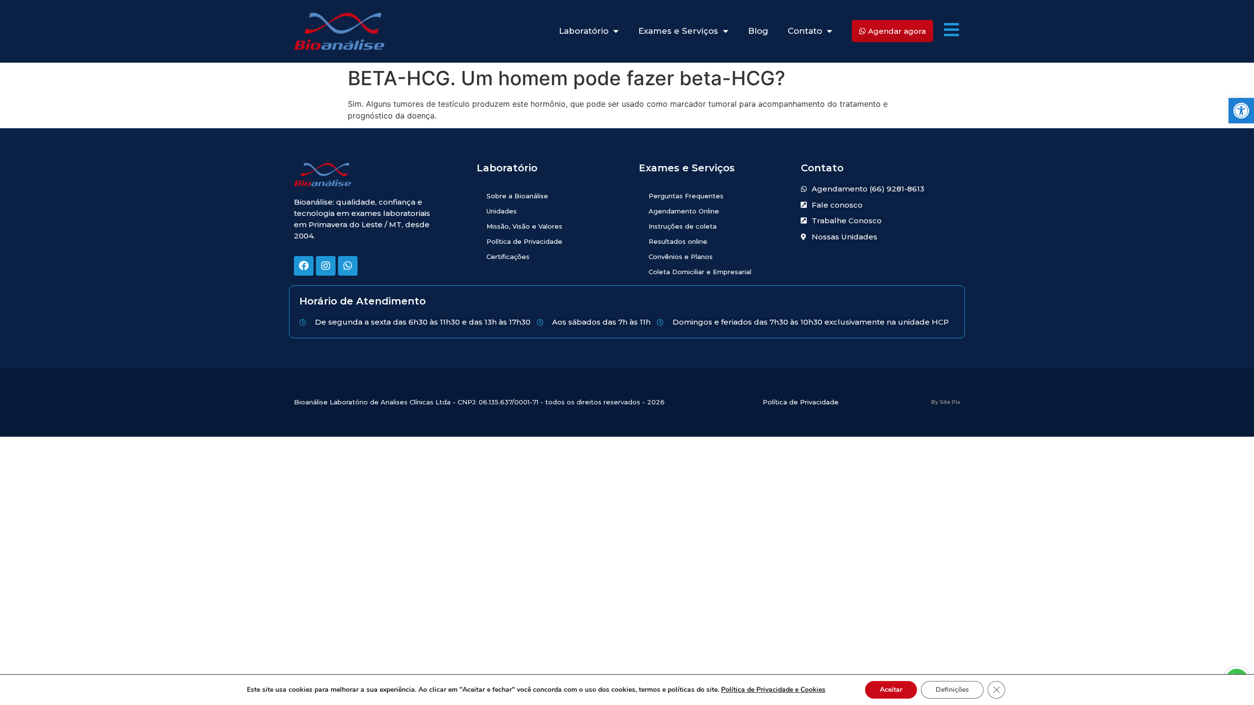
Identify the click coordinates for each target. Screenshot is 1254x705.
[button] (1241, 110)
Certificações (508, 256)
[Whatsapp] (348, 266)
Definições (952, 689)
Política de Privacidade (524, 241)
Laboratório (583, 31)
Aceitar (891, 689)
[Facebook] (304, 266)
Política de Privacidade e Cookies (773, 689)
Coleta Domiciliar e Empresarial (700, 272)
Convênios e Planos (681, 256)
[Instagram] (326, 266)
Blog (758, 31)
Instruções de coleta (683, 226)
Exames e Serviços (678, 31)
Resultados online (678, 241)
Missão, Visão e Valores (524, 226)
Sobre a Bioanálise (517, 196)
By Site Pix (945, 402)
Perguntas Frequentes (686, 196)
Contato (805, 31)
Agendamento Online (684, 211)
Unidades (501, 211)
